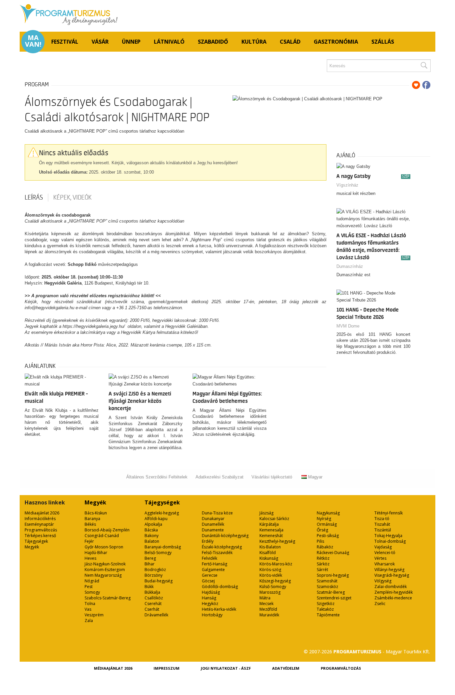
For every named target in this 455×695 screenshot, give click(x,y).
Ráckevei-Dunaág (333, 552)
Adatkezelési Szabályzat (219, 476)
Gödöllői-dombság (220, 586)
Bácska (151, 530)
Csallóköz (154, 598)
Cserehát (153, 603)
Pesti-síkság (328, 535)
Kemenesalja (271, 530)
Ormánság (327, 524)
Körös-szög (270, 569)
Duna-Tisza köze (217, 513)
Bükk (149, 586)
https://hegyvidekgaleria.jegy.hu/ (94, 326)
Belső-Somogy (158, 552)
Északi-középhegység (222, 547)
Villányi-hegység (389, 569)
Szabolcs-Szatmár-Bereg (108, 598)
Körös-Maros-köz (275, 564)
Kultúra (253, 41)
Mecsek (266, 603)
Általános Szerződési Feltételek (157, 476)
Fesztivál (64, 41)
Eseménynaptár (39, 524)
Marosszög (269, 592)
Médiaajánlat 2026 (42, 513)
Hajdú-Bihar (96, 552)
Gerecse (210, 575)
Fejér (89, 541)
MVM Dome (347, 326)
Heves (90, 558)
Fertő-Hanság (214, 564)
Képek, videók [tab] (72, 197)
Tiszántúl (382, 530)
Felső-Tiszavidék (217, 552)
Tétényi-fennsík (388, 513)
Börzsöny (154, 575)
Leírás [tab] (34, 197)
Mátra (264, 598)
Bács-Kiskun (96, 513)
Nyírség (324, 518)
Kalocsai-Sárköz (274, 518)
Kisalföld (267, 552)
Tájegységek (36, 541)
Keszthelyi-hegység (277, 541)
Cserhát (152, 609)
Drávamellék (156, 615)
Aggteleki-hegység (162, 513)
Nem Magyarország (103, 575)
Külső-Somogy (272, 586)
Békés (90, 524)
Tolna (90, 603)
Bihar (150, 564)
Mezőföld (268, 609)
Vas (88, 609)
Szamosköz (327, 586)
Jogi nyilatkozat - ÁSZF (226, 668)
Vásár (100, 41)
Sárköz (323, 564)
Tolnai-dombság (390, 541)
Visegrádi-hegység (391, 575)
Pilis (320, 541)
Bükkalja (152, 592)
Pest (89, 586)
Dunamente (213, 530)
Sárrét (322, 569)
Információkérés (40, 518)
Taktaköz (325, 609)
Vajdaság (383, 547)
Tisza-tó (381, 518)
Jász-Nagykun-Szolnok (105, 564)
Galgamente (213, 569)
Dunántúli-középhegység (225, 535)
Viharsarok (384, 564)
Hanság (209, 598)
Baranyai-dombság (163, 547)
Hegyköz (210, 603)
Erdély (208, 541)
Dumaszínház (349, 266)
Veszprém (94, 615)
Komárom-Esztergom (105, 569)
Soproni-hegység (333, 575)
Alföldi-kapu (156, 518)
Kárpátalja (269, 524)
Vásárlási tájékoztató (271, 476)
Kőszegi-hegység (275, 581)
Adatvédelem (285, 668)
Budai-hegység (159, 581)
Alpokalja (153, 524)
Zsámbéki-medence (393, 598)
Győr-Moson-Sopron (104, 547)
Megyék (32, 547)
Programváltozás (41, 530)
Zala (89, 620)
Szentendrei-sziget (334, 598)
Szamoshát (327, 581)
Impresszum (167, 668)
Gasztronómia (336, 41)
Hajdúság (211, 592)
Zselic (379, 603)
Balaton (152, 541)
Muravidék (269, 615)
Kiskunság (268, 558)
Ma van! (33, 41)
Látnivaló (169, 41)
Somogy (92, 592)
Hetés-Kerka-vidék (219, 609)
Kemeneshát (271, 535)
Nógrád (92, 581)
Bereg (150, 558)
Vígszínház (347, 185)
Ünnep (131, 41)
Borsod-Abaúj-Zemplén (107, 530)
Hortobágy (212, 615)
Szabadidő (213, 41)
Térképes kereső (40, 535)
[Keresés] (424, 65)
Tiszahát (382, 524)
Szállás (382, 41)
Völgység (382, 581)
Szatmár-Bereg (331, 592)
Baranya (92, 518)
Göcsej (208, 581)
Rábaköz (325, 547)
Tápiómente (328, 615)
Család (290, 41)
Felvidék (209, 558)
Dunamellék (213, 524)
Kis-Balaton (270, 547)
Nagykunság (328, 513)
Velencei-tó (384, 552)
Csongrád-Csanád (102, 535)
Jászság (266, 513)
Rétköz (323, 558)
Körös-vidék (270, 575)
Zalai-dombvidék (390, 586)
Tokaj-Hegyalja (388, 535)
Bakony (152, 535)
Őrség (322, 530)
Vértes (380, 558)
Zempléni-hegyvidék (393, 592)
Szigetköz (325, 603)
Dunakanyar (213, 518)
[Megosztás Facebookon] (426, 85)
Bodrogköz (155, 569)
